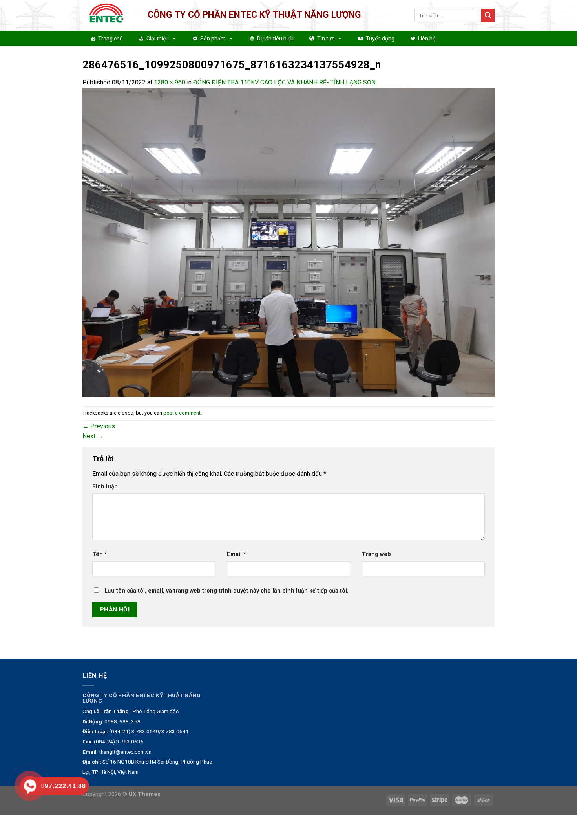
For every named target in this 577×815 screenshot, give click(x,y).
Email (236, 554)
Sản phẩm (213, 38)
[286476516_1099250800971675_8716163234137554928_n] (288, 242)
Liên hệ (426, 38)
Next (92, 436)
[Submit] (488, 15)
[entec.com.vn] (109, 15)
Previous (98, 426)
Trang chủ (110, 38)
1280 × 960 (169, 82)
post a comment (182, 413)
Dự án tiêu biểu (275, 38)
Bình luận (105, 486)
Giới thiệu (157, 38)
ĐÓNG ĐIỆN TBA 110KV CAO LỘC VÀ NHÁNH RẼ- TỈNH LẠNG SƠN (284, 82)
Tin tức (325, 38)
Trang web (376, 554)
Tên (99, 554)
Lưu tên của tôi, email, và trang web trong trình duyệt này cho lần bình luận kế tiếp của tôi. (226, 590)
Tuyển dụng (380, 38)
